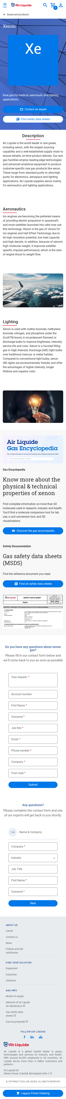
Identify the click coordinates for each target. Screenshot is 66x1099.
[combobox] (45, 5)
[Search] (45, 5)
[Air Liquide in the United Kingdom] (21, 5)
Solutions (11, 980)
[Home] (16, 1044)
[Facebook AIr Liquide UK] (24, 1037)
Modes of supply (15, 996)
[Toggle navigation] (4, 4)
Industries (11, 974)
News (9, 943)
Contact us (12, 937)
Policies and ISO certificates (14, 951)
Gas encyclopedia (16, 1021)
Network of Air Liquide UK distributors (18, 1004)
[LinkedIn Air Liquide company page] (32, 1037)
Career (9, 930)
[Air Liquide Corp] (40, 1037)
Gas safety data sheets (14, 1014)
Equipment (12, 968)
